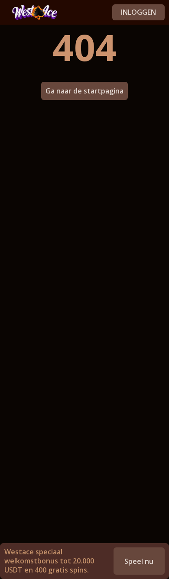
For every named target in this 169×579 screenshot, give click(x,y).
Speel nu (138, 561)
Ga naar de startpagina (85, 91)
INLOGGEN (138, 12)
